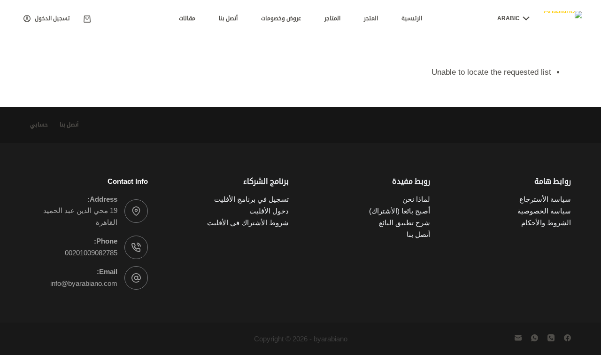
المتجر (371, 18)
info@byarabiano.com (83, 283)
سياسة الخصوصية (544, 211)
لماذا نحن (415, 199)
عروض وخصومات (281, 18)
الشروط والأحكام (546, 223)
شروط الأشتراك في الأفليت (248, 223)
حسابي (39, 124)
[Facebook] (567, 337)
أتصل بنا (228, 18)
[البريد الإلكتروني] (518, 337)
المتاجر (332, 18)
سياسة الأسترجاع (545, 199)
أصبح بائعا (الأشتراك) (399, 211)
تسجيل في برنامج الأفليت (251, 199)
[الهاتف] (551, 337)
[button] (513, 19)
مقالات (187, 18)
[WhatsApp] (534, 337)
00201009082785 (91, 253)
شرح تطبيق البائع (404, 223)
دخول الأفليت (269, 211)
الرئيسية (411, 18)
